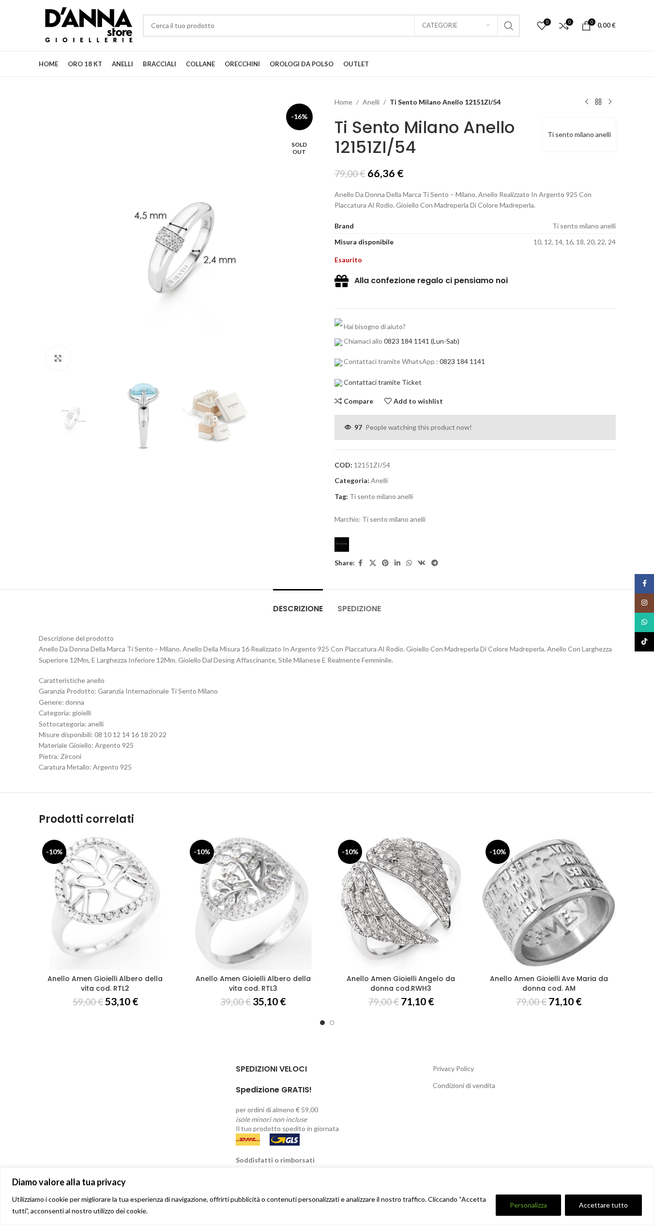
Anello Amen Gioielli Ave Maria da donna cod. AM (549, 983)
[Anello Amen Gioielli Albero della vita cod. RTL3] (253, 903)
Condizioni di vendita (464, 1085)
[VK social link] (421, 563)
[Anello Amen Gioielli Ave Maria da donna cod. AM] (549, 903)
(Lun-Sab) (444, 341)
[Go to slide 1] (322, 1022)
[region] (327, 1196)
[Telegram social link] (434, 563)
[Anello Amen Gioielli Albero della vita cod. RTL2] (105, 903)
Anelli (371, 102)
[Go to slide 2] (332, 1022)
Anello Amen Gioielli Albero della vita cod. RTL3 (253, 983)
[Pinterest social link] (385, 563)
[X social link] (372, 563)
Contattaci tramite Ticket (383, 382)
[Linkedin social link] (397, 563)
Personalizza (528, 1205)
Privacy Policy (453, 1068)
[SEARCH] (509, 26)
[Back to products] (598, 102)
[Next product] (610, 102)
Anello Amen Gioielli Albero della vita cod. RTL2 (105, 983)
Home (343, 102)
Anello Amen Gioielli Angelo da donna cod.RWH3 (401, 983)
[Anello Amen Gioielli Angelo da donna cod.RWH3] (401, 903)
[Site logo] (86, 24)
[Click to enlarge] (58, 358)
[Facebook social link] (360, 563)
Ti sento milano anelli (579, 134)
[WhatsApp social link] (409, 563)
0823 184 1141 (406, 341)
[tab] (298, 604)
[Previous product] (587, 102)
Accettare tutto (603, 1205)
